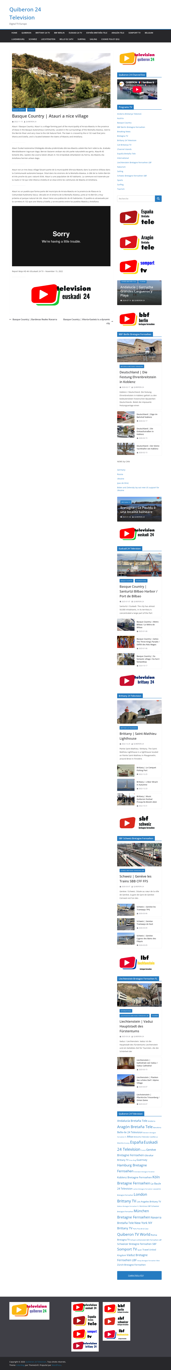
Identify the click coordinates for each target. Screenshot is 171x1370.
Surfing (82, 39)
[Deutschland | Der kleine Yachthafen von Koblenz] (126, 449)
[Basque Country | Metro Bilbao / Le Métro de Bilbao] (126, 626)
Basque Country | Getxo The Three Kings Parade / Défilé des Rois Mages (148, 642)
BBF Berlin (59, 32)
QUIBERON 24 (31, 121)
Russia (120, 474)
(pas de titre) (123, 483)
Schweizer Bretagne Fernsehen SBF (136, 1244)
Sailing (93, 39)
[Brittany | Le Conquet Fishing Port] (126, 771)
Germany (121, 470)
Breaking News (124, 131)
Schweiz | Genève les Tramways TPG (146, 908)
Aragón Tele (118, 32)
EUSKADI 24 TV (75, 32)
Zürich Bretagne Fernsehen (131, 1264)
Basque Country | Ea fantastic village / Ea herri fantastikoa (148, 659)
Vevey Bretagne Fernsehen (146, 1261)
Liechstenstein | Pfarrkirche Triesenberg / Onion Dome (148, 1097)
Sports (120, 180)
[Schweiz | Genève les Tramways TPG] (126, 910)
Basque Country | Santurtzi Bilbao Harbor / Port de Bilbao (138, 591)
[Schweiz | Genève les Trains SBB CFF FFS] (139, 854)
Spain (139, 1250)
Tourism (31, 110)
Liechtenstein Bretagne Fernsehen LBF (134, 162)
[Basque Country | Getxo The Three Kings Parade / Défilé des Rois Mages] (126, 644)
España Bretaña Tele (96, 32)
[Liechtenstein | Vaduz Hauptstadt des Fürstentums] (139, 995)
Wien (158, 1261)
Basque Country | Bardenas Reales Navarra (35, 319)
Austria (120, 118)
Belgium (149, 32)
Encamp (127, 1143)
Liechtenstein (48, 39)
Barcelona (157, 1127)
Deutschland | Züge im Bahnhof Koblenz (147, 415)
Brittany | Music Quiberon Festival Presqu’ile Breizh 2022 (147, 799)
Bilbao (130, 1136)
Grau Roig (132, 1160)
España (136, 1142)
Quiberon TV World (133, 1234)
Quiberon (26, 32)
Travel (145, 1249)
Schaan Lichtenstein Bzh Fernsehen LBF (146, 1240)
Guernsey (142, 1159)
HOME (14, 32)
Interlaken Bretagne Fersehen (144, 1172)
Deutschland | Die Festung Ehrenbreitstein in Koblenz (138, 377)
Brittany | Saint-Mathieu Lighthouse (138, 736)
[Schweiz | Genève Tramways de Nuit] (126, 924)
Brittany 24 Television (126, 140)
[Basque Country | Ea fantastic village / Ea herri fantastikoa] (126, 661)
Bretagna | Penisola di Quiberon (154, 509)
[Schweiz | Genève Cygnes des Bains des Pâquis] (126, 940)
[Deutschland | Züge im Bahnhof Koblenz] (126, 417)
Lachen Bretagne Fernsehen (142, 1189)
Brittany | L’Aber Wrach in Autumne (147, 783)
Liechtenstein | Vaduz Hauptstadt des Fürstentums (136, 1026)
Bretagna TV (122, 136)
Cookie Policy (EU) (110, 39)
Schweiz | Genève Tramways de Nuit (145, 922)
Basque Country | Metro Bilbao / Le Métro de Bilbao (147, 624)
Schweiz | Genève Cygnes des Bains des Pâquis (146, 938)
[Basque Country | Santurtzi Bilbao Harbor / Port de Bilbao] (139, 565)
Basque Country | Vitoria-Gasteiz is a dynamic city (86, 321)
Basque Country (19, 110)
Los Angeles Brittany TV (149, 1201)
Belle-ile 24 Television (130, 1132)
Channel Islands (124, 149)
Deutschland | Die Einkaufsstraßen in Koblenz (145, 431)
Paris (135, 1228)
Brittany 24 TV (43, 32)
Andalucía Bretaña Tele (132, 1121)
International (123, 158)
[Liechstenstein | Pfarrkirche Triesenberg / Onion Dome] (126, 1099)
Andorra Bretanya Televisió (129, 114)
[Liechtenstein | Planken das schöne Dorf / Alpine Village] (126, 1082)
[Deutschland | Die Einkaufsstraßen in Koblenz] (126, 433)
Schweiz (33, 39)
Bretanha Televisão (141, 1137)
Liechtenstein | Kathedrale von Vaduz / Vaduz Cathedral (147, 1063)
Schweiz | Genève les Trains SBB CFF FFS (135, 878)
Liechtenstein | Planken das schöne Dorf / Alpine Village (148, 1080)
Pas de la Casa (142, 1228)
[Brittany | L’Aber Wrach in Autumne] (126, 785)
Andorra (151, 1121)
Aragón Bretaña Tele (135, 1126)
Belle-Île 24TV (66, 39)
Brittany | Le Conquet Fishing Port (146, 769)
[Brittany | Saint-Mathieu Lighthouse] (139, 712)
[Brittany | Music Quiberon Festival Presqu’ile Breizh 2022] (126, 801)
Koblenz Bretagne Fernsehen (134, 1177)
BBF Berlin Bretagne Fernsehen (131, 127)
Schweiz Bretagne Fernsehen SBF (132, 175)
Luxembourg (17, 39)
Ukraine (120, 478)
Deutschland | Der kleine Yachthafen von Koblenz (148, 447)
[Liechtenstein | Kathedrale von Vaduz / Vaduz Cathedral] (126, 1065)
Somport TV (135, 32)
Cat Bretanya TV (124, 145)
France (143, 1150)
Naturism (121, 167)
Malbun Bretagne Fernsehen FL (128, 1206)
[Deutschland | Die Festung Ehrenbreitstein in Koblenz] (139, 350)
